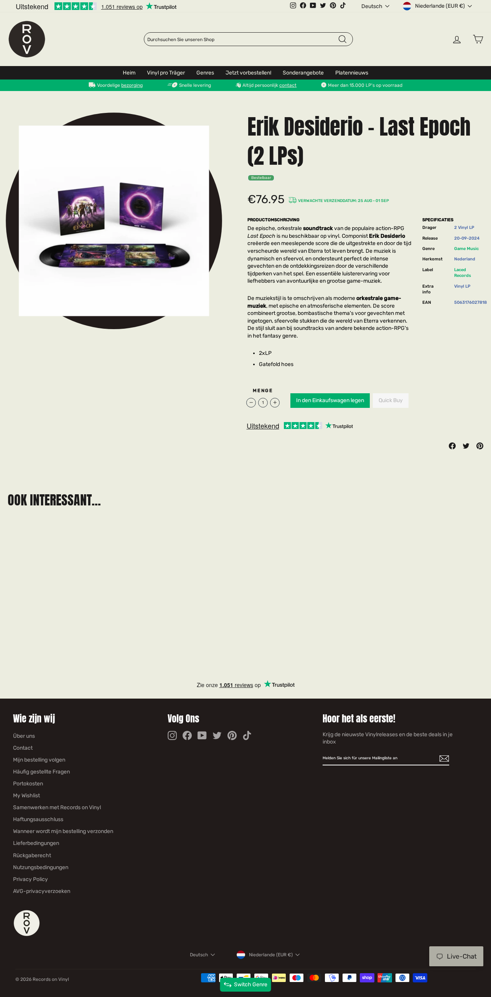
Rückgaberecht (32, 855)
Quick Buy (391, 400)
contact (288, 85)
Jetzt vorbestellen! (248, 73)
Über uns (24, 736)
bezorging (132, 85)
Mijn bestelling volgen (39, 760)
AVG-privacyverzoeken (41, 891)
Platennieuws (351, 73)
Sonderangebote (303, 73)
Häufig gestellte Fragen (41, 771)
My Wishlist (26, 795)
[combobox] (242, 39)
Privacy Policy (30, 879)
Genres (205, 73)
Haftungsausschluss (38, 819)
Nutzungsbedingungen (40, 867)
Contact (23, 748)
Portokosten (28, 783)
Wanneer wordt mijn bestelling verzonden (63, 831)
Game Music (466, 248)
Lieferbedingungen (36, 843)
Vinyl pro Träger (166, 73)
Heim (129, 73)
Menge (263, 390)
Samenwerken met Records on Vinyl (57, 807)
